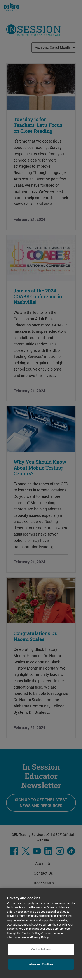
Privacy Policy (40, 937)
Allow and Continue (41, 964)
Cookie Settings (41, 949)
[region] (41, 933)
